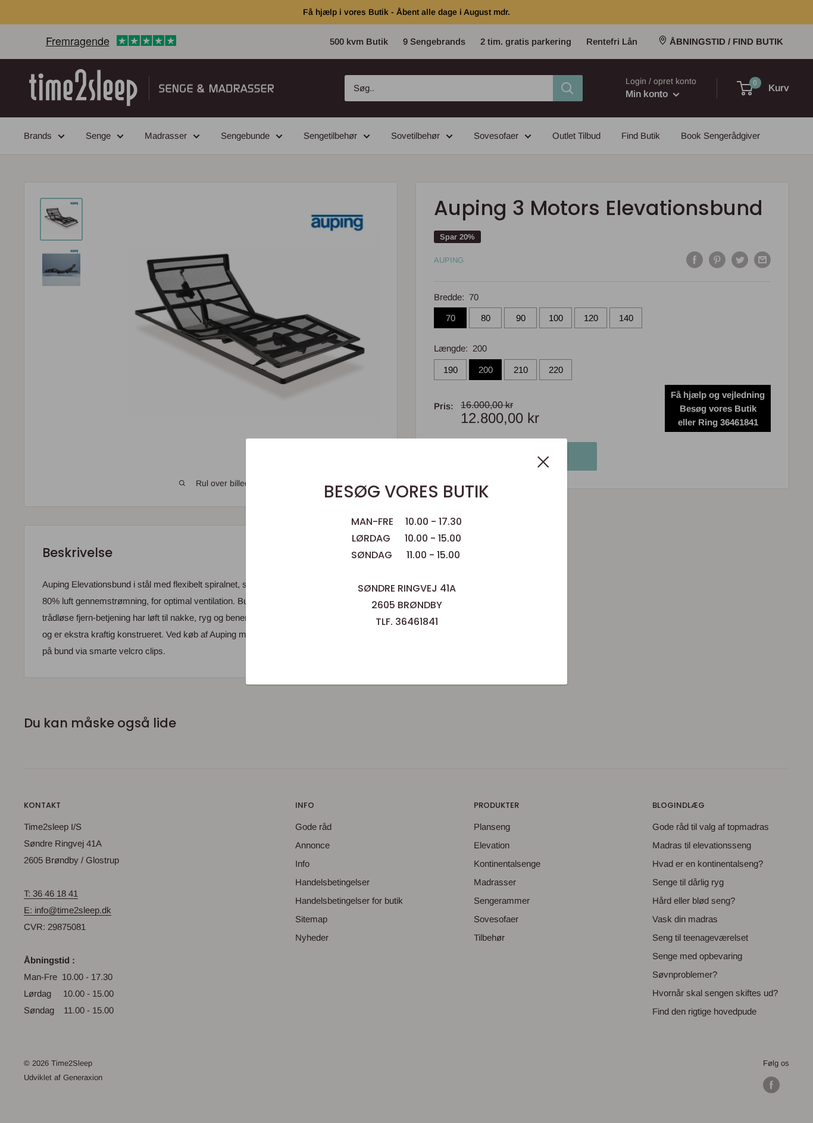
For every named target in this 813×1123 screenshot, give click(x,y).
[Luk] (543, 461)
